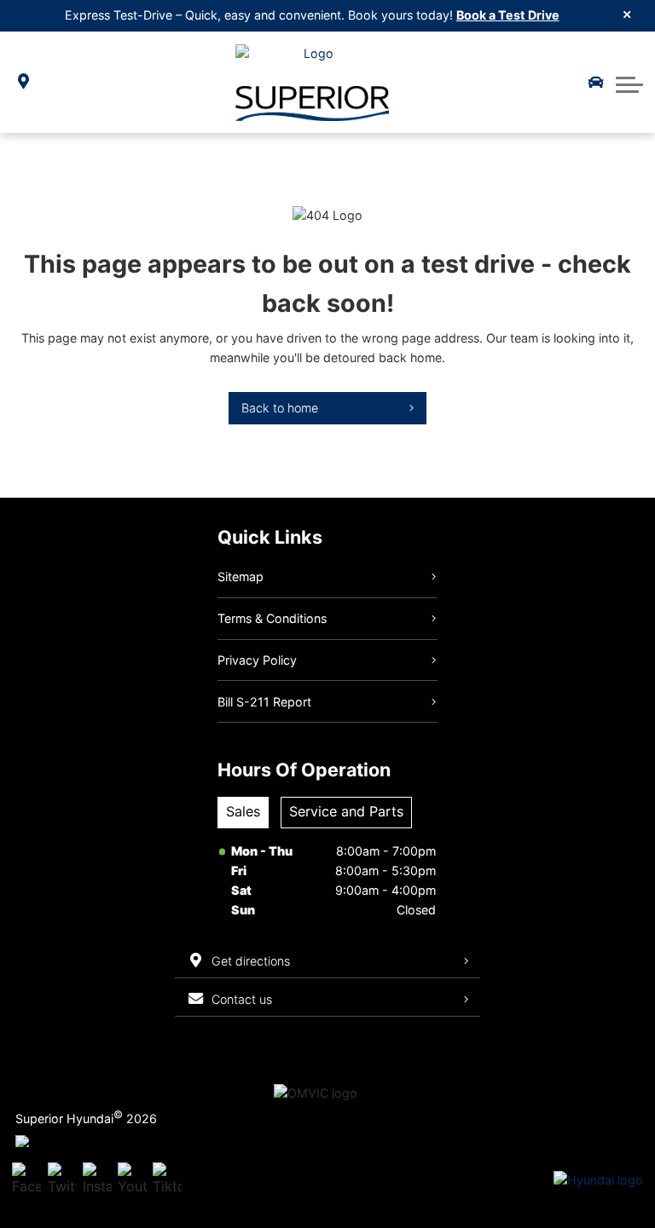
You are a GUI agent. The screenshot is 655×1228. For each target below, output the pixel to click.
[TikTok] (167, 1180)
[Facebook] (26, 1180)
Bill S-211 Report (264, 702)
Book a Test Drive (507, 15)
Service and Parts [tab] (346, 811)
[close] (627, 13)
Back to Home (279, 408)
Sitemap (240, 576)
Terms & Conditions (272, 618)
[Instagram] (97, 1180)
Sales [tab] (243, 811)
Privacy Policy (257, 660)
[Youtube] (132, 1180)
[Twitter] (62, 1180)
